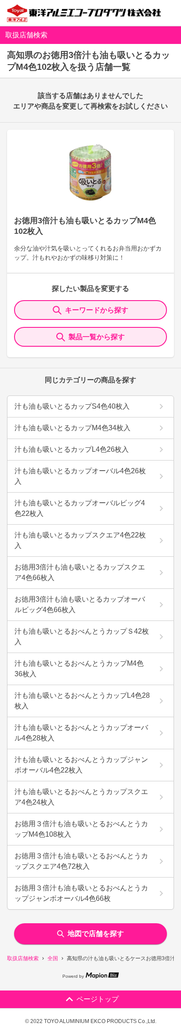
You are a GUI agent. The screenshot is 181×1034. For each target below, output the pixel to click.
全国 (52, 958)
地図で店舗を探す (96, 933)
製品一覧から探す (97, 337)
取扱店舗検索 (23, 958)
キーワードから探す (96, 310)
